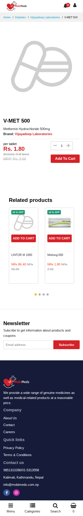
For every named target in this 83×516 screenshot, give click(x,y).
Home (7, 17)
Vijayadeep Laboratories (45, 17)
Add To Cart (65, 158)
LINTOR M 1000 (21, 255)
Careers (9, 432)
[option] (41, 66)
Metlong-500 (55, 255)
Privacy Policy (13, 448)
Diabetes (20, 17)
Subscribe (66, 344)
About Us (10, 418)
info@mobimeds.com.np (21, 484)
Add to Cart (23, 238)
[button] (36, 294)
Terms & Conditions (17, 455)
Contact (9, 425)
